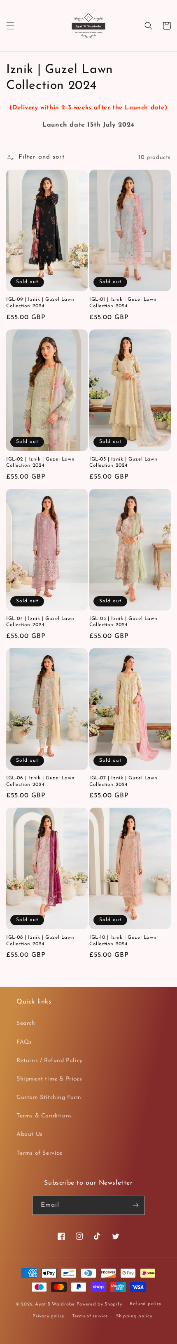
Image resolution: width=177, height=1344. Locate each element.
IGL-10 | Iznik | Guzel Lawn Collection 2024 (122, 941)
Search (25, 1023)
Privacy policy (48, 1316)
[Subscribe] (135, 1205)
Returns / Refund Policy (49, 1061)
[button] (10, 26)
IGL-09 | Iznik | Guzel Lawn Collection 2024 (40, 303)
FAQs (24, 1042)
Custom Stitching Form (49, 1097)
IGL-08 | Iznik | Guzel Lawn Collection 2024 (40, 941)
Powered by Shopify (99, 1304)
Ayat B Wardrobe (55, 1304)
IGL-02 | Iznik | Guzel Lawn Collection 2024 (40, 462)
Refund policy (145, 1304)
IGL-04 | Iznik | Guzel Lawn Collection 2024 (40, 622)
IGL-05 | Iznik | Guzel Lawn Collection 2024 (123, 622)
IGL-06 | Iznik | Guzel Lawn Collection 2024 (40, 781)
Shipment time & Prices (49, 1079)
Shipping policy (134, 1316)
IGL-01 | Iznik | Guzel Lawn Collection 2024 (122, 303)
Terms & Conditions (44, 1116)
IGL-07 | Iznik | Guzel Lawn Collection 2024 (123, 781)
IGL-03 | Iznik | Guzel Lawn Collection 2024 (123, 462)
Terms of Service (39, 1153)
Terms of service (90, 1316)
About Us (29, 1134)
